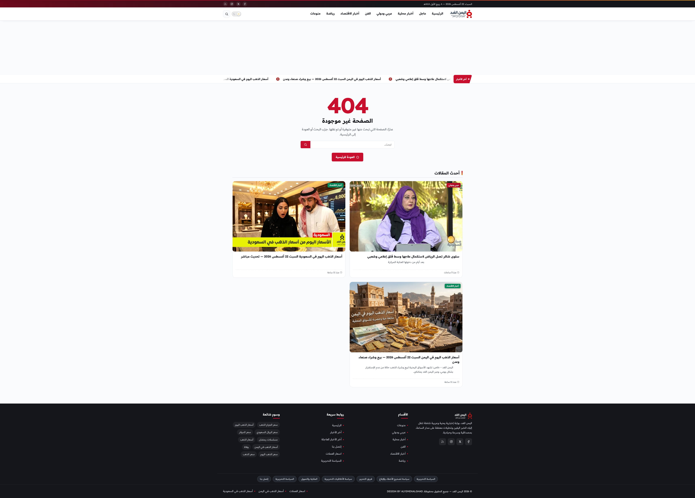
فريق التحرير (365, 479)
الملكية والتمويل (309, 479)
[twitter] (238, 4)
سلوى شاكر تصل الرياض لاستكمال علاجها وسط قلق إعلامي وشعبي (448, 79)
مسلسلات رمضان (268, 439)
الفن (368, 13)
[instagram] (231, 4)
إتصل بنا (337, 446)
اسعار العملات (334, 453)
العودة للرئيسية (345, 157)
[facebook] (245, 4)
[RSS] (225, 4)
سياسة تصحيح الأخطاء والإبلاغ (394, 479)
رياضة (330, 13)
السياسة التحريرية (331, 460)
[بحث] (226, 14)
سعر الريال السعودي (267, 432)
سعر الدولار (245, 432)
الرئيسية (437, 13)
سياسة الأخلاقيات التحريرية (338, 479)
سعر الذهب (249, 454)
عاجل (422, 13)
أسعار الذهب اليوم (244, 424)
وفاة (246, 446)
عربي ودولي (384, 13)
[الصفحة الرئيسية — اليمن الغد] (461, 14)
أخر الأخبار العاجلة (331, 439)
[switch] (236, 14)
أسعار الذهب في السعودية (238, 491)
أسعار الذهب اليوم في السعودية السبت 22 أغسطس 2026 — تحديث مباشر (234, 79)
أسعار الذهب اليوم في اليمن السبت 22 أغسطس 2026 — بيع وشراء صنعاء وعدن (343, 79)
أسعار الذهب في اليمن (266, 446)
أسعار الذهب (246, 439)
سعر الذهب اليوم (269, 454)
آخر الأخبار (336, 432)
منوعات (315, 13)
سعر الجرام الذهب (268, 424)
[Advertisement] (347, 47)
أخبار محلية (405, 13)
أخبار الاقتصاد (349, 13)
